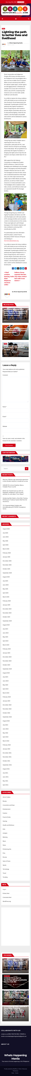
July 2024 (5, 629)
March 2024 (6, 645)
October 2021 (6, 761)
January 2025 (6, 605)
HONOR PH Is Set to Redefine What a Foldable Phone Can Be (15, 980)
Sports (4, 865)
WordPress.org (7, 901)
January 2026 (6, 557)
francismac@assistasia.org (11, 240)
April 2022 (5, 737)
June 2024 (6, 633)
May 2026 (5, 541)
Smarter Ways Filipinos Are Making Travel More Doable (14, 348)
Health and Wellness (8, 825)
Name (5, 406)
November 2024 (7, 613)
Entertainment (6, 809)
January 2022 (6, 749)
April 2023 (5, 689)
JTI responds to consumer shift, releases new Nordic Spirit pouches (15, 330)
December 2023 (7, 657)
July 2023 (5, 677)
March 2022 (6, 741)
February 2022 (7, 745)
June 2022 (6, 729)
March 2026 (6, 549)
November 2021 (7, 757)
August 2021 (6, 769)
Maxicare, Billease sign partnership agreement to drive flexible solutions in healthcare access (15, 312)
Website (5, 426)
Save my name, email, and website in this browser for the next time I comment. (14, 439)
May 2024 (5, 637)
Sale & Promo (6, 861)
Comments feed (7, 897)
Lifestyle (5, 833)
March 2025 (6, 597)
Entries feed (6, 893)
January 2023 (6, 701)
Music (4, 841)
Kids (4, 829)
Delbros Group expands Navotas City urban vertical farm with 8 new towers (20, 276)
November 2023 (7, 661)
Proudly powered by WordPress (11, 1068)
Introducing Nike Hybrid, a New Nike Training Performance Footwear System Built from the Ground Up (15, 500)
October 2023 (6, 665)
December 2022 (7, 705)
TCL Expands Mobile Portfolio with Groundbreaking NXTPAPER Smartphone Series (14, 507)
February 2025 (7, 601)
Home (13, 1073)
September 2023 (7, 669)
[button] (28, 18)
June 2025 (6, 585)
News (3, 28)
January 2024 (6, 653)
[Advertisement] (15, 926)
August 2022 (6, 721)
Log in (4, 889)
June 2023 (6, 681)
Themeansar (15, 1070)
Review (5, 857)
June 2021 (6, 777)
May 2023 (5, 685)
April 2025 (5, 593)
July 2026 (5, 533)
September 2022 (7, 717)
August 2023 (6, 673)
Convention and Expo (9, 805)
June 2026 (6, 537)
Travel (4, 873)
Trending (5, 877)
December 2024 (7, 609)
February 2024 (7, 649)
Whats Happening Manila (15, 43)
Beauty (5, 801)
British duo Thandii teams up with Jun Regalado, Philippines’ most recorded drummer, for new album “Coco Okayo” (13, 492)
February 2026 (7, 553)
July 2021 (5, 773)
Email (4, 416)
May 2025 (5, 589)
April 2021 (5, 785)
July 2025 (5, 581)
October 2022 (6, 713)
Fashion (5, 813)
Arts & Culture (6, 797)
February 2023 (7, 697)
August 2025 (6, 577)
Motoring (5, 837)
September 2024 (7, 621)
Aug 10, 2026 (8, 968)
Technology (6, 869)
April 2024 (5, 641)
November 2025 (7, 565)
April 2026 (5, 545)
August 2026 (6, 529)
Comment (5, 375)
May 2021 (5, 781)
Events (16, 1073)
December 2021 (7, 753)
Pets (4, 853)
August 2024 (6, 625)
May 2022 (5, 733)
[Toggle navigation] (15, 19)
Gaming (5, 821)
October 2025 (6, 569)
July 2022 (5, 725)
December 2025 (7, 561)
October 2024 (6, 617)
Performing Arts (7, 849)
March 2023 (6, 693)
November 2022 (7, 709)
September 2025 (7, 573)
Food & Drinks (7, 817)
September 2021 (7, 765)
